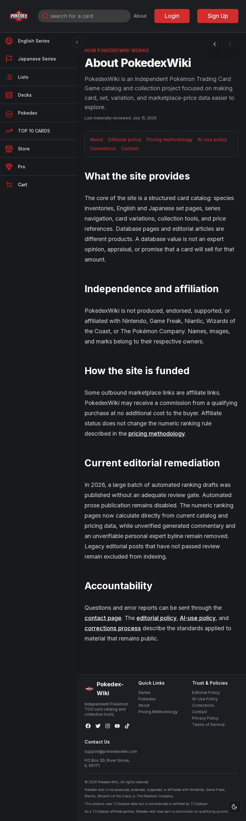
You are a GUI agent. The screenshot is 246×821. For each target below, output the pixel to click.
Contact (130, 148)
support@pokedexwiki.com (111, 751)
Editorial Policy (206, 692)
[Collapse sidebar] (77, 42)
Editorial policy (124, 139)
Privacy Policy (205, 718)
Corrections (103, 148)
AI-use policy (212, 139)
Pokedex (147, 698)
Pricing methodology (169, 139)
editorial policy (156, 618)
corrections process (113, 628)
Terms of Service (208, 724)
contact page (103, 618)
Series (144, 692)
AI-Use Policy (205, 698)
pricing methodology (156, 433)
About (140, 16)
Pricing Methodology (158, 711)
